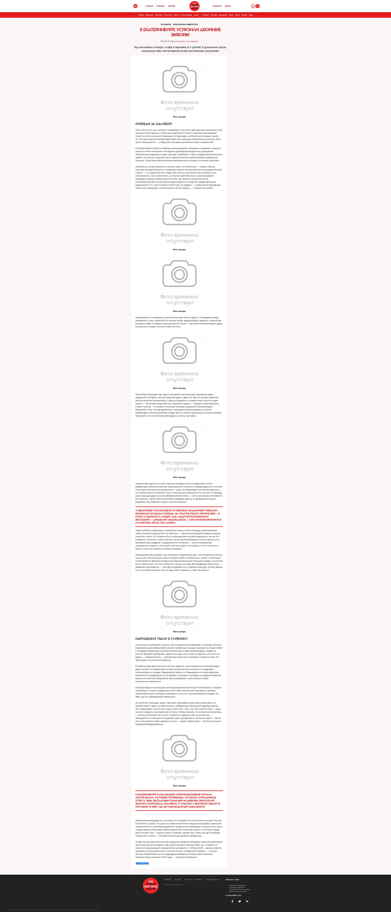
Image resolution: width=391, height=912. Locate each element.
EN (253, 6)
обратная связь (232, 880)
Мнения (198, 880)
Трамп (231, 15)
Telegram (145, 863)
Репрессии (168, 15)
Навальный (223, 15)
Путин (237, 15)
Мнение (141, 15)
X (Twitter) (139, 863)
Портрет (177, 15)
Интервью (159, 15)
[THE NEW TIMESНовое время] (194, 6)
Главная (149, 6)
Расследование (187, 15)
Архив (228, 6)
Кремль (244, 15)
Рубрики (160, 6)
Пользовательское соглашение (239, 889)
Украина (206, 15)
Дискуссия (149, 15)
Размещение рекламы (236, 887)
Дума (251, 15)
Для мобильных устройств (238, 891)
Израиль (214, 15)
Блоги (196, 15)
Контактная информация (237, 885)
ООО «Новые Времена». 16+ (174, 885)
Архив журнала (212, 880)
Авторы (171, 6)
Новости (217, 6)
